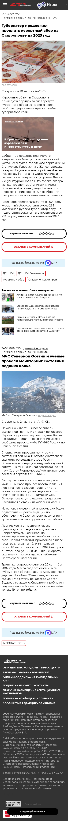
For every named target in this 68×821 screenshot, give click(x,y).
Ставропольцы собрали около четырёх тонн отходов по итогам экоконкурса (38, 307)
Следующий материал (32, 811)
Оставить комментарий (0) (34, 246)
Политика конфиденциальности (28, 698)
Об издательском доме (20, 667)
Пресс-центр (50, 667)
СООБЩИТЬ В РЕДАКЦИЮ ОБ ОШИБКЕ (29, 703)
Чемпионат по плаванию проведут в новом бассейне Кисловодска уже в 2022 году (40, 329)
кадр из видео (47, 415)
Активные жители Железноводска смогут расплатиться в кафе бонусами (39, 296)
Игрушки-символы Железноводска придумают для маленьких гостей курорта (40, 318)
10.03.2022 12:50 (11, 14)
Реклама (9, 672)
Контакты (40, 685)
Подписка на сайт (17, 685)
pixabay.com (9, 85)
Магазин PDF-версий (34, 672)
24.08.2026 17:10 (11, 348)
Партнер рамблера (33, 804)
